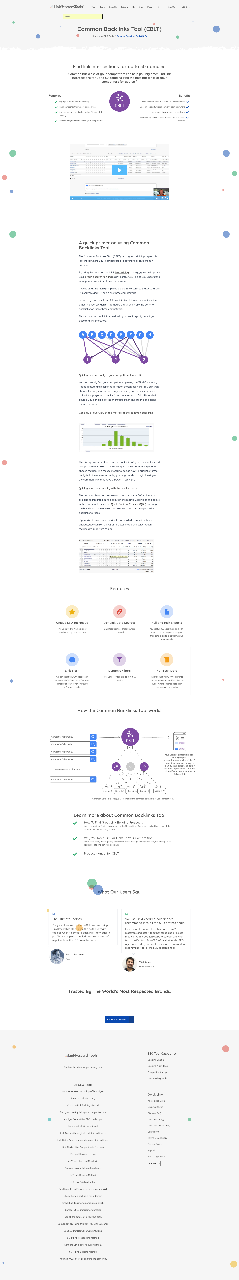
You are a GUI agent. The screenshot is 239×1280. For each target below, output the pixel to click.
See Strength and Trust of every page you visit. (83, 1189)
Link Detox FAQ (156, 1119)
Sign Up (171, 7)
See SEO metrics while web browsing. (83, 1230)
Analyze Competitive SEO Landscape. (83, 1119)
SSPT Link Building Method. (83, 1251)
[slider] (117, 198)
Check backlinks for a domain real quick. (83, 1203)
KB (133, 7)
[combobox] (83, 16)
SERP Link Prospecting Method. (83, 1237)
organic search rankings (99, 276)
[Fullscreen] (166, 198)
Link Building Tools (157, 1078)
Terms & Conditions (157, 1138)
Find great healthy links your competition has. (83, 1112)
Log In (184, 7)
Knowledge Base (156, 1100)
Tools (102, 7)
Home (95, 36)
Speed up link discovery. (83, 1098)
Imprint (151, 1150)
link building (122, 272)
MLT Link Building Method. (83, 1182)
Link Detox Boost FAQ (159, 1125)
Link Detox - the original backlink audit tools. (83, 1133)
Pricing (124, 7)
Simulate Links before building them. (83, 1244)
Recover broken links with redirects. (83, 1168)
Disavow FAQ (154, 1113)
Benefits (113, 7)
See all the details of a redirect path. (83, 1216)
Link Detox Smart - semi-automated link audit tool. (83, 1140)
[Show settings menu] (161, 198)
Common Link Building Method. (83, 1105)
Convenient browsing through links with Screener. (83, 1223)
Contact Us (153, 1131)
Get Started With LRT (117, 1019)
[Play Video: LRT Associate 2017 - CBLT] (119, 170)
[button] (150, 7)
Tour (93, 7)
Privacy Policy (155, 1144)
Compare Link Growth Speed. (83, 1126)
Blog (141, 7)
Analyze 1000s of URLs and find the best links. (83, 1258)
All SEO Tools (107, 36)
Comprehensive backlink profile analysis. (83, 1091)
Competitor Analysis (158, 1072)
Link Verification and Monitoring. (83, 1161)
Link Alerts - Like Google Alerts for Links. (83, 1147)
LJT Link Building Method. (83, 1175)
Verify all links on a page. (83, 1154)
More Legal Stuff (156, 1156)
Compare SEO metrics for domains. (83, 1210)
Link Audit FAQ (155, 1107)
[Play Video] (72, 198)
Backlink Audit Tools (158, 1066)
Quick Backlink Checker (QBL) (128, 504)
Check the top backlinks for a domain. (83, 1196)
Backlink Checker (156, 1059)
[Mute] (156, 198)
